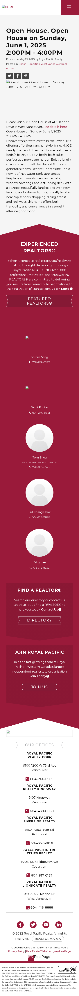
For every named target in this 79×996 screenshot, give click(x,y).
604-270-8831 (41, 412)
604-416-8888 (41, 907)
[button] (39, 301)
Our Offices (39, 745)
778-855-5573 (41, 467)
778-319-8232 (41, 567)
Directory (39, 620)
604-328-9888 (41, 517)
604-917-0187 (42, 875)
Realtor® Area (48, 939)
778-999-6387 (41, 362)
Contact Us (49, 609)
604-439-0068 (42, 811)
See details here (55, 127)
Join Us (39, 687)
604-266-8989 (41, 779)
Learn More (60, 289)
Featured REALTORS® (39, 301)
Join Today (38, 676)
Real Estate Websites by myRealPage (48, 951)
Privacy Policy (16, 951)
